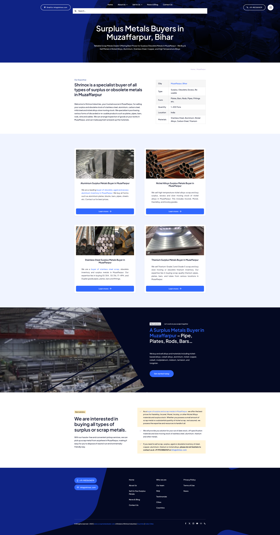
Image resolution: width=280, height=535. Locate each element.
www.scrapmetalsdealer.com (104, 524)
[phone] (205, 523)
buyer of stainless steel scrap (105, 269)
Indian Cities (149, 524)
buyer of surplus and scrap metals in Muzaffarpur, (167, 411)
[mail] (201, 523)
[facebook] (185, 523)
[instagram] (193, 523)
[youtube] (197, 523)
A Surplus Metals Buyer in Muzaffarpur (177, 332)
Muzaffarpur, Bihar (179, 83)
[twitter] (189, 523)
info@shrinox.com (179, 450)
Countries (140, 524)
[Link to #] (270, 7)
